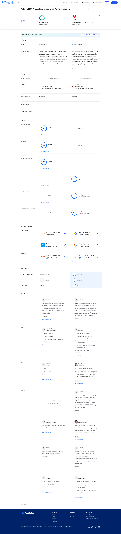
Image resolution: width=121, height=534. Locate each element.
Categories (64, 2)
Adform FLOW (43, 22)
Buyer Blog (71, 516)
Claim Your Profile (90, 516)
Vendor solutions (74, 2)
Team (53, 516)
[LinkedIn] (99, 527)
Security (30, 526)
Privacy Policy (36, 526)
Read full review (45, 319)
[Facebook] (92, 527)
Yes (82, 34)
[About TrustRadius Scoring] (40, 44)
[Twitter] (95, 527)
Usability (23, 280)
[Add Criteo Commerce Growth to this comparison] (65, 233)
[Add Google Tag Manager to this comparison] (98, 233)
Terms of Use (24, 526)
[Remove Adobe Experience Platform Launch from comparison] (99, 15)
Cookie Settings (68, 526)
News (53, 520)
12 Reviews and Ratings (43, 24)
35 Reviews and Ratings (76, 24)
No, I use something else (91, 34)
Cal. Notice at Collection (57, 526)
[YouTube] (89, 527)
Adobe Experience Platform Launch (83, 22)
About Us (54, 515)
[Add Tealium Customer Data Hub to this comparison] (98, 257)
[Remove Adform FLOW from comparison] (67, 15)
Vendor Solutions (89, 515)
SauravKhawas (81, 363)
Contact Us (54, 521)
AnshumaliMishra (49, 328)
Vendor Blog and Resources (92, 518)
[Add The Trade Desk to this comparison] (65, 245)
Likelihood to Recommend (26, 274)
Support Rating (24, 285)
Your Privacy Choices (46, 526)
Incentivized (45, 316)
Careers (54, 518)
